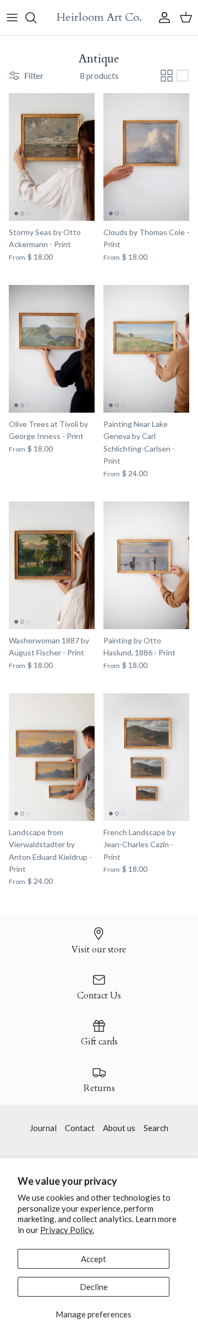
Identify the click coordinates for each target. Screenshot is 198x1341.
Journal (43, 1128)
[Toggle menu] (12, 17)
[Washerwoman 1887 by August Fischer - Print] (52, 565)
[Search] (36, 17)
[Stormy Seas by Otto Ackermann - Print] (52, 157)
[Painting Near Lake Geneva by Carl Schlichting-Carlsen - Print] (146, 349)
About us (119, 1128)
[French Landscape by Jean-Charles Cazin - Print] (146, 757)
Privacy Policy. (67, 1230)
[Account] (162, 17)
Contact (80, 1128)
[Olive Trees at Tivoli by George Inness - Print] (52, 349)
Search (156, 1128)
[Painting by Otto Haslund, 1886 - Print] (146, 565)
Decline (94, 1287)
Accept (93, 1259)
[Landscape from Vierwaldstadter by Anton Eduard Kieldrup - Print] (52, 757)
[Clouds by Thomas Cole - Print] (146, 157)
